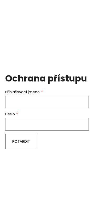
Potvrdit (21, 141)
